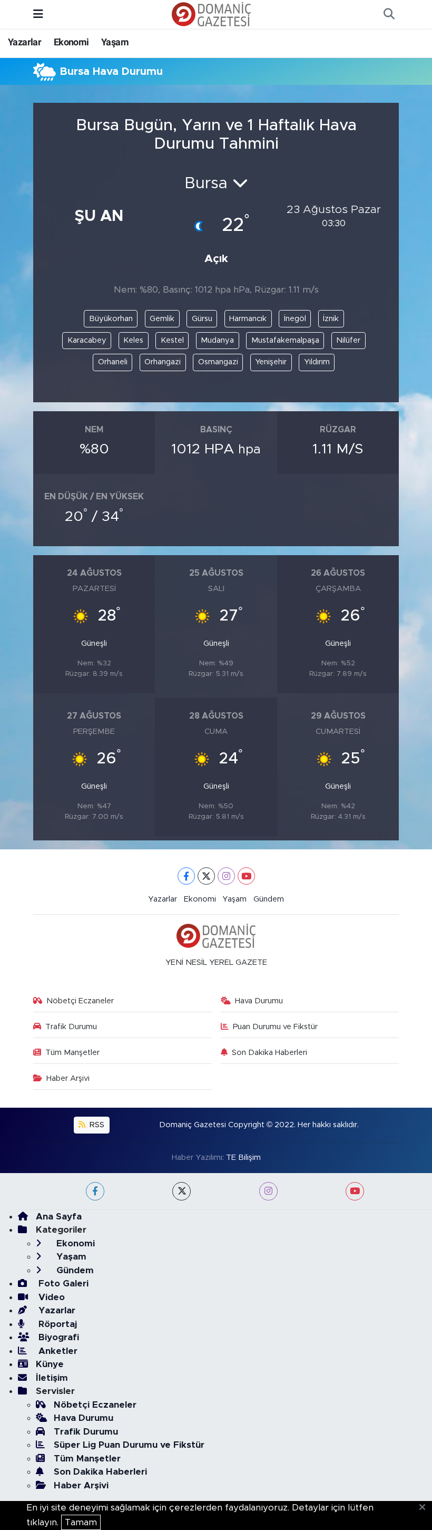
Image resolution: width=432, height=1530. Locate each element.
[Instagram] (226, 876)
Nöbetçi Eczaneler (80, 1001)
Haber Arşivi (68, 1078)
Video (50, 1297)
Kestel (172, 340)
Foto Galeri (62, 1283)
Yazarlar (24, 41)
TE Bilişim (243, 1157)
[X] (206, 876)
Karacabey (86, 340)
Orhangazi (162, 362)
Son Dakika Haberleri (269, 1053)
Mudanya (217, 340)
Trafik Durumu (71, 1027)
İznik (331, 319)
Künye (50, 1364)
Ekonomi (71, 41)
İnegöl (295, 319)
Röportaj (56, 1324)
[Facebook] (186, 876)
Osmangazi (218, 362)
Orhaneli (112, 362)
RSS (95, 1125)
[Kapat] (425, 1508)
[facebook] (95, 1191)
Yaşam (115, 41)
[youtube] (355, 1191)
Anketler (56, 1351)
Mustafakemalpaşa (285, 340)
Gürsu (202, 319)
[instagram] (268, 1191)
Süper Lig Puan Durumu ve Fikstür (129, 1444)
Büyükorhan (111, 319)
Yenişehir (271, 362)
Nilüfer (348, 340)
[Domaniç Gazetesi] (211, 13)
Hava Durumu (259, 1001)
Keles (133, 340)
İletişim (52, 1377)
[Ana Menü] (38, 13)
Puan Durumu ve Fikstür (275, 1027)
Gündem (268, 899)
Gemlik (162, 319)
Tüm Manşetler (72, 1053)
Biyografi (57, 1337)
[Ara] (389, 14)
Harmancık (248, 319)
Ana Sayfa (59, 1216)
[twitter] (181, 1191)
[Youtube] (246, 876)
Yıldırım (317, 362)
